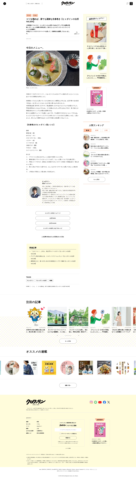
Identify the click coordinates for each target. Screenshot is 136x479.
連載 (50, 280)
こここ (95, 469)
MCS (58, 471)
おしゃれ (28, 423)
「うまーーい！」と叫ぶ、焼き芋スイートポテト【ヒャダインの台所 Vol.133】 (50, 253)
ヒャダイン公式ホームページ (52, 213)
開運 (27, 428)
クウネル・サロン (89, 469)
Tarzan (73, 469)
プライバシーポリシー (72, 441)
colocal (77, 469)
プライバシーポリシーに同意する (69, 433)
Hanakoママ (82, 469)
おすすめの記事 (29, 430)
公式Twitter (53, 218)
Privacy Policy (75, 471)
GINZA (60, 469)
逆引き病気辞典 (40, 433)
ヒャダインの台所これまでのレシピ (52, 228)
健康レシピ (28, 433)
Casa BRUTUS (55, 469)
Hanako (64, 469)
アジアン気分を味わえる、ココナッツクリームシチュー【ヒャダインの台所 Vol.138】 (52, 257)
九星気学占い (40, 430)
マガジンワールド (63, 471)
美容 (38, 421)
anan (40, 469)
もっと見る (96, 179)
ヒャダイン (30, 280)
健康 (27, 421)
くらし (35, 15)
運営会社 (43, 454)
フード (29, 15)
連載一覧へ (68, 385)
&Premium (69, 469)
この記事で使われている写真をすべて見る (53, 236)
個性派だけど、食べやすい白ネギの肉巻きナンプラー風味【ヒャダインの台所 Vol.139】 (53, 262)
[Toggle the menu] (4, 3)
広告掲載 (69, 471)
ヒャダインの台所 (41, 280)
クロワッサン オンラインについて (33, 454)
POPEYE (49, 469)
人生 (38, 428)
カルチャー (39, 426)
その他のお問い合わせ (59, 454)
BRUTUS (44, 469)
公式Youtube (52, 223)
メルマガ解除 (68, 448)
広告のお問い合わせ (50, 454)
